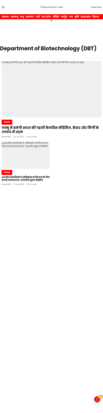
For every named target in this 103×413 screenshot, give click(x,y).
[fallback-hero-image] (51, 89)
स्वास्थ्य (5, 16)
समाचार (30, 16)
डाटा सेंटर (46, 16)
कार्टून (64, 16)
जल (71, 16)
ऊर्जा (38, 16)
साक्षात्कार (86, 16)
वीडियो (56, 16)
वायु (22, 16)
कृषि (77, 16)
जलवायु (14, 16)
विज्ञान (95, 16)
